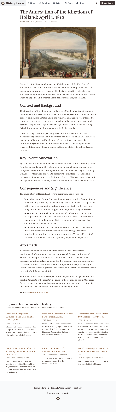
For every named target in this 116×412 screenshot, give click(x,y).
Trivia (54, 388)
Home (37, 388)
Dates (61, 388)
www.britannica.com (38, 292)
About (68, 388)
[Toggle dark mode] (96, 3)
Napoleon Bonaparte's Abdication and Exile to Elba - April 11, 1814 (20, 316)
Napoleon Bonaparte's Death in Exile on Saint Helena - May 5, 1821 (93, 351)
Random (45, 388)
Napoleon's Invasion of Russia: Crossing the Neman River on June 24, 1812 (21, 351)
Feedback (77, 388)
